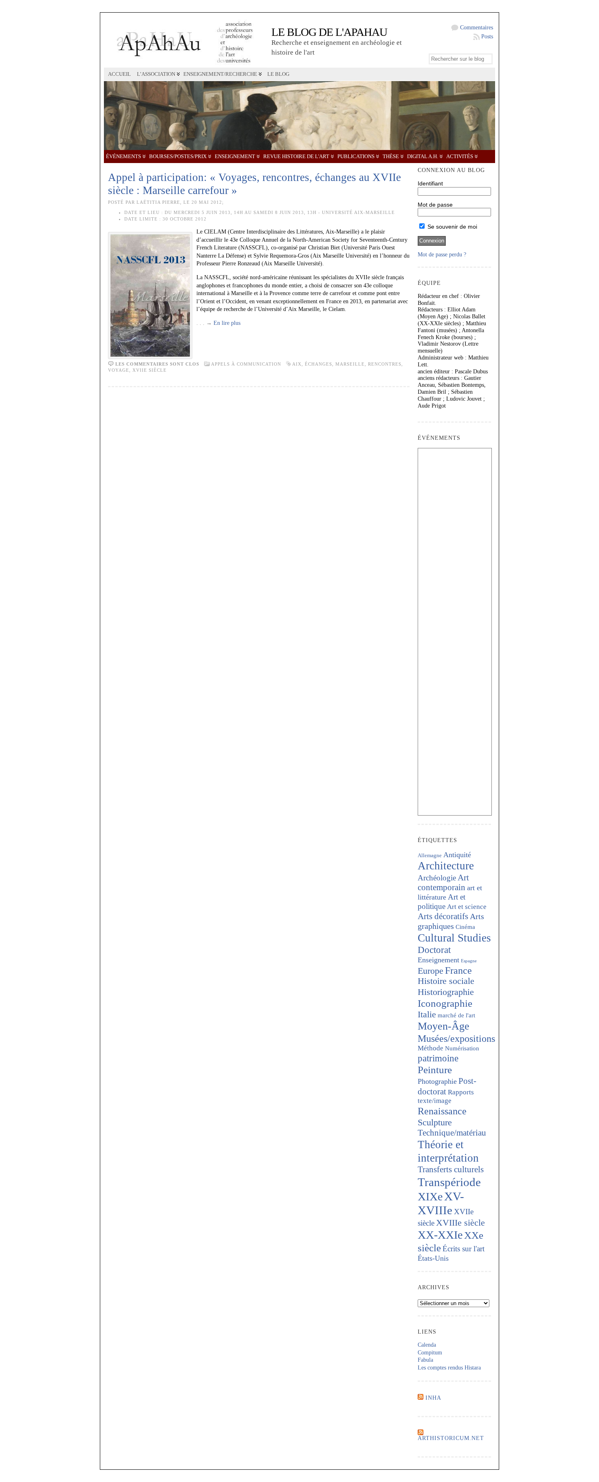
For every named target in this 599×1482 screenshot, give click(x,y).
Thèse (391, 156)
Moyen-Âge (443, 1026)
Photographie (437, 1081)
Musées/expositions (456, 1038)
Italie (427, 1014)
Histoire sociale (446, 981)
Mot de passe (435, 204)
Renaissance (442, 1111)
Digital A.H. (422, 156)
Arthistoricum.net (451, 1438)
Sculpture (435, 1122)
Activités (459, 156)
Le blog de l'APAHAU (329, 32)
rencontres (384, 364)
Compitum (430, 1353)
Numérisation (462, 1048)
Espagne (469, 961)
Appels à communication (246, 364)
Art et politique (441, 902)
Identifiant (430, 183)
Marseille (350, 364)
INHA (433, 1398)
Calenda (427, 1345)
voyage (118, 370)
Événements (123, 156)
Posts (487, 36)
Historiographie (446, 992)
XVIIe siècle (149, 370)
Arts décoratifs (443, 916)
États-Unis (433, 1258)
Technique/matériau (452, 1133)
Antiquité (457, 855)
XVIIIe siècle (460, 1222)
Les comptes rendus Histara (449, 1368)
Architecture (446, 866)
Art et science (467, 906)
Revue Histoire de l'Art (296, 156)
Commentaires (476, 27)
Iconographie (445, 1003)
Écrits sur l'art (463, 1248)
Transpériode (449, 1182)
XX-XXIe (440, 1234)
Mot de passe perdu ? (442, 254)
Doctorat (434, 950)
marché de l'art (456, 1015)
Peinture (435, 1069)
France (458, 970)
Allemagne (430, 855)
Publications (355, 156)
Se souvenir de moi (451, 226)
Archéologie (437, 877)
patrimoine (438, 1058)
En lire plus (227, 323)
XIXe (430, 1196)
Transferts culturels (451, 1169)
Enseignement (235, 156)
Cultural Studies (454, 938)
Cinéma (465, 927)
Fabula (425, 1360)
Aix (297, 364)
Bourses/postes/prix (178, 156)
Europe (430, 971)
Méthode (430, 1048)
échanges (318, 364)
